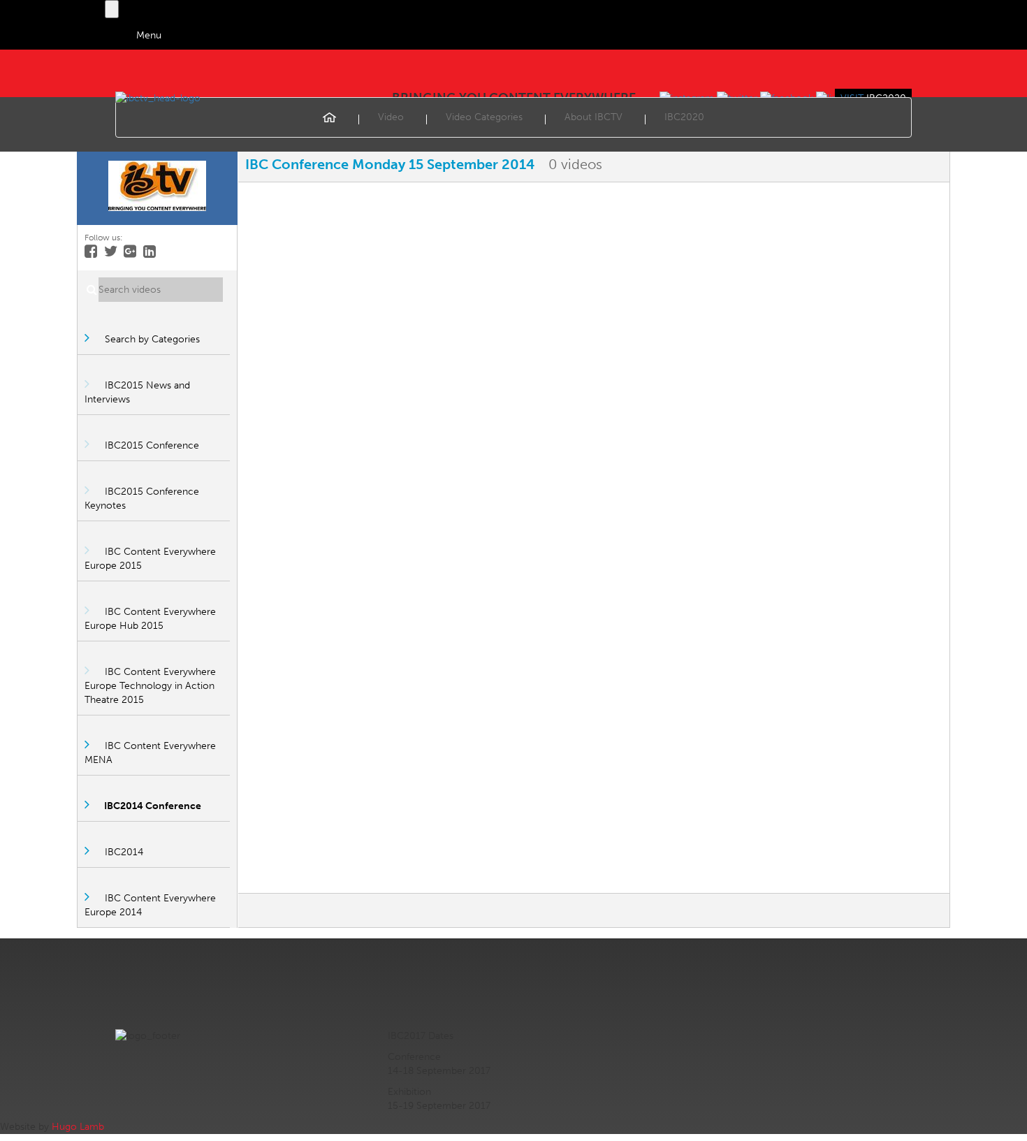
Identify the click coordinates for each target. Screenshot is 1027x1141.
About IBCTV (593, 117)
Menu (148, 35)
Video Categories (484, 117)
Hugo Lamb (78, 1127)
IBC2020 (684, 117)
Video (391, 117)
